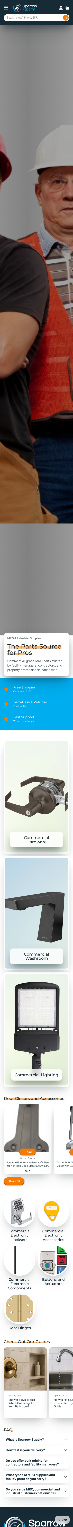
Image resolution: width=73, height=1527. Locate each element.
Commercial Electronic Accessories (53, 1219)
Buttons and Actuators (53, 1265)
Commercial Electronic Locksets (19, 1219)
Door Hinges (19, 1311)
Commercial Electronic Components (19, 1267)
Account (61, 8)
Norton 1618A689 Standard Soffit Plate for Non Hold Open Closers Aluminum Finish (28, 1139)
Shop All (14, 1181)
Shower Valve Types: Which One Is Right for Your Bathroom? (25, 1382)
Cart (67, 8)
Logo (25, 8)
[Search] (66, 18)
